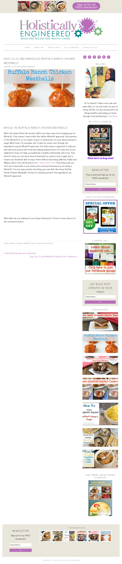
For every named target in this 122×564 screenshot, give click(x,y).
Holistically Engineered (61, 27)
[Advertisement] (41, 113)
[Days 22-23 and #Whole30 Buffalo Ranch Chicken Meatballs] (100, 343)
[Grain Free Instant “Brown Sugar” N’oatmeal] (100, 437)
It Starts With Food (46, 162)
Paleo (34, 243)
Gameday (27, 243)
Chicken (18, 243)
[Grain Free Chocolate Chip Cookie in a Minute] (100, 459)
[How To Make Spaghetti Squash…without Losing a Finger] (100, 414)
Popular (40, 243)
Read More (113, 116)
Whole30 (49, 243)
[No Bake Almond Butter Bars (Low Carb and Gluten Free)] (100, 321)
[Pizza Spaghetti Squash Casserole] (100, 389)
